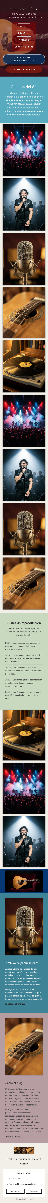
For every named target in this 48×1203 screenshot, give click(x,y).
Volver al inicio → (14, 1136)
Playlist (24, 33)
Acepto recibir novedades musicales (22, 1184)
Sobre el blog (24, 47)
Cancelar (34, 1191)
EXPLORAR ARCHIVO (24, 69)
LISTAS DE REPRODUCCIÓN (24, 59)
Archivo (24, 40)
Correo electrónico (24, 1173)
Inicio (24, 26)
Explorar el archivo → (16, 1004)
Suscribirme (15, 1191)
